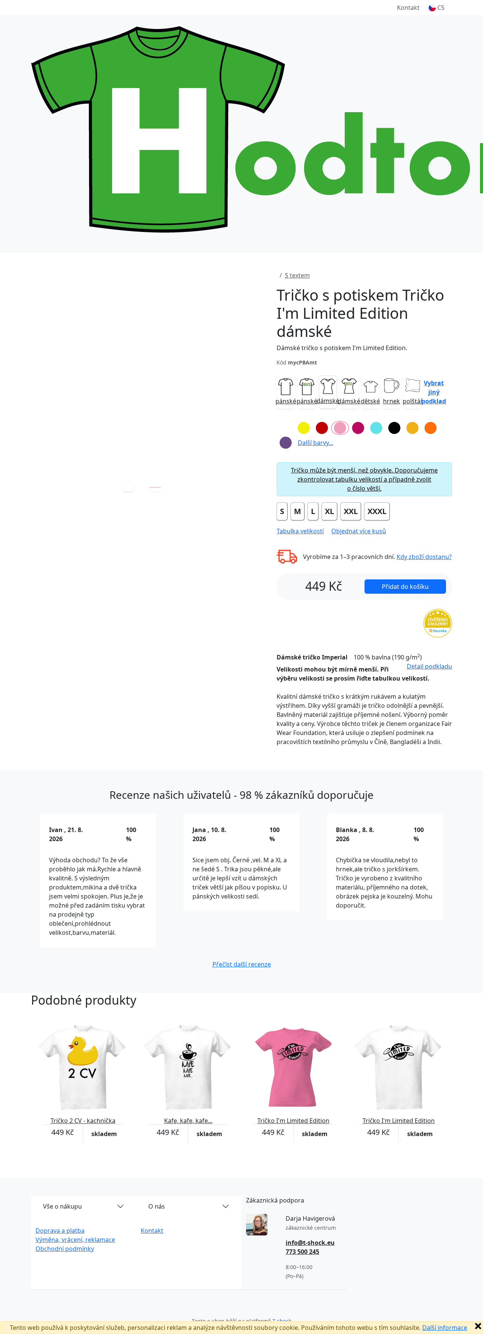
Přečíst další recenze (241, 964)
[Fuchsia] (358, 428)
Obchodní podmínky (64, 1248)
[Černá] (394, 428)
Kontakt (408, 7)
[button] (437, 7)
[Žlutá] (304, 428)
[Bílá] (286, 428)
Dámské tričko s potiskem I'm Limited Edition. (342, 348)
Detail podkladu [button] (429, 666)
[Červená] (322, 428)
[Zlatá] (412, 428)
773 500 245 (302, 1252)
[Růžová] (340, 428)
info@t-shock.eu (310, 1242)
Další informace (444, 1327)
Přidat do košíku (405, 586)
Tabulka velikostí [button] (300, 531)
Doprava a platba (60, 1230)
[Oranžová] (430, 428)
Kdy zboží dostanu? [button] (424, 557)
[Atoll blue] (376, 428)
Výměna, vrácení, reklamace (75, 1239)
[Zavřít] (478, 1326)
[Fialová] (286, 442)
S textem (297, 275)
